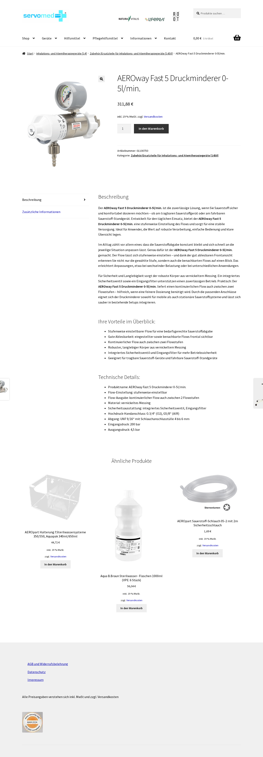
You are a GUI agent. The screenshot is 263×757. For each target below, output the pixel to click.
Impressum (36, 680)
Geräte (47, 38)
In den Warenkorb (151, 128)
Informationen (140, 38)
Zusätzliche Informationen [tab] (41, 212)
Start (30, 53)
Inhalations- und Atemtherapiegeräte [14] (61, 53)
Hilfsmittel (72, 38)
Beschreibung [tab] (32, 200)
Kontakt (170, 38)
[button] (101, 79)
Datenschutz (37, 672)
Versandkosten (153, 116)
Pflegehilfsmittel (105, 38)
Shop (25, 38)
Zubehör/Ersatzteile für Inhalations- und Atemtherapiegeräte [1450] (131, 53)
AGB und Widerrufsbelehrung (48, 664)
